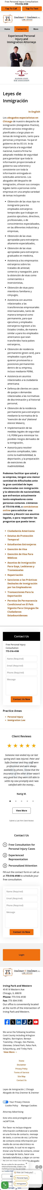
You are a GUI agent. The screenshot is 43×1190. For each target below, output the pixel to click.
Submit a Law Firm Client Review (21, 821)
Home (7, 29)
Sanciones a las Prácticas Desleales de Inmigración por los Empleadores (22, 583)
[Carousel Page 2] (16, 801)
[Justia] (24, 1022)
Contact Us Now (21, 699)
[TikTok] (30, 1022)
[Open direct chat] (37, 1167)
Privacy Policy (21, 1068)
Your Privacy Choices (20, 1102)
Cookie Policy (11, 1105)
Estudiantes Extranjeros (21, 544)
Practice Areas (12, 711)
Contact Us (21, 29)
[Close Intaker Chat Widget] (40, 1167)
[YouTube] (35, 1022)
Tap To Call (11, 8)
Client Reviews (21, 736)
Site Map (21, 1076)
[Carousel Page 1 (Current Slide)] (10, 801)
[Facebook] (7, 1022)
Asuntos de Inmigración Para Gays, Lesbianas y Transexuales (21, 566)
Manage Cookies (29, 1105)
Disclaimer (21, 1064)
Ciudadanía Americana (21, 530)
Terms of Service (21, 1072)
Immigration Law (16, 720)
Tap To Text (32, 8)
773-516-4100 (19, 996)
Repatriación (15, 574)
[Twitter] (12, 1022)
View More (21, 810)
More (35, 29)
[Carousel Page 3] (21, 801)
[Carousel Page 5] (33, 801)
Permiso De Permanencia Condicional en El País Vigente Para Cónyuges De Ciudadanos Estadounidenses (23, 608)
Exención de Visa (17, 549)
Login (21, 954)
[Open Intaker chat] (16, 1189)
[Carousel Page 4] (27, 801)
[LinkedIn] (18, 1022)
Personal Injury (15, 716)
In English (34, 111)
